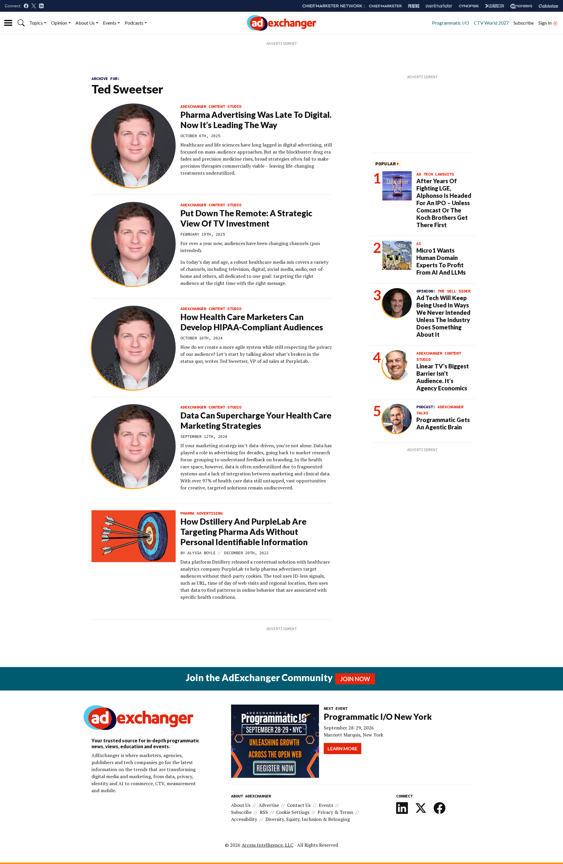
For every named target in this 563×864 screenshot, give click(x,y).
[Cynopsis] (469, 6)
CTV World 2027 (491, 22)
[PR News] (413, 6)
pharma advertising (201, 513)
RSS (264, 812)
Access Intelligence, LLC (267, 845)
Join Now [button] (355, 678)
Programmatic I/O (450, 22)
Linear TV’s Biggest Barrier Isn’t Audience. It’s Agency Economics (442, 377)
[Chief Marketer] (385, 6)
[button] (21, 22)
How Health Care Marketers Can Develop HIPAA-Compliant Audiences (251, 322)
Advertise (269, 805)
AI (418, 243)
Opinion (59, 22)
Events (109, 22)
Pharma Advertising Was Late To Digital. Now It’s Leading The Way (255, 120)
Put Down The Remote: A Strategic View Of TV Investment (246, 218)
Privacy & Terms (335, 812)
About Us (85, 22)
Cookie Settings (292, 812)
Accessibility (244, 819)
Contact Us (299, 805)
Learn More (342, 748)
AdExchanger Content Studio (210, 106)
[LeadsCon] (494, 6)
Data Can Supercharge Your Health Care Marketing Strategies (255, 420)
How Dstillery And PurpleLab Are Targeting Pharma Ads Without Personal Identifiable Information (244, 531)
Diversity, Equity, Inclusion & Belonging (307, 819)
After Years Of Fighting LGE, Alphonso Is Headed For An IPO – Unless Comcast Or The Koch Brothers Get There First (443, 202)
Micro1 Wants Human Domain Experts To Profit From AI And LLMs (441, 261)
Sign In (545, 22)
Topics (36, 22)
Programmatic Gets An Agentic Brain (443, 423)
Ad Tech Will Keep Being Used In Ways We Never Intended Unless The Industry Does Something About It (443, 316)
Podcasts (134, 22)
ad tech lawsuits (435, 174)
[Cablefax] (548, 6)
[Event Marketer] (439, 6)
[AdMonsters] (521, 6)
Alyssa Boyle (201, 552)
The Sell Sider (453, 291)
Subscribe (523, 22)
